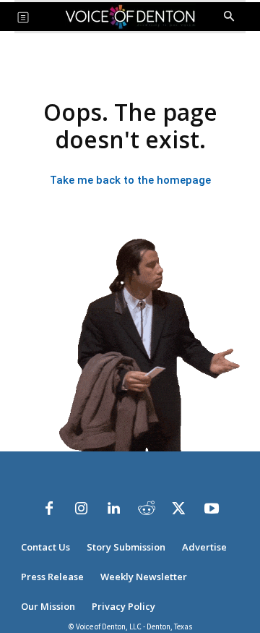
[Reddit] (146, 508)
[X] (179, 508)
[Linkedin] (114, 508)
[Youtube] (211, 508)
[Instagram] (81, 508)
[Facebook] (49, 508)
